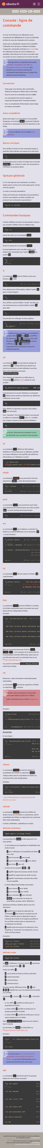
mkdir (17, 478)
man (29, 235)
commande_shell (21, 65)
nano (6, 652)
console (15, 11)
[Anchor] (5, 20)
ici (29, 417)
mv (15, 529)
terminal (23, 11)
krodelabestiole (35, 1138)
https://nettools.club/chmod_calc (16, 1030)
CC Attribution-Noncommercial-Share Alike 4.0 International (27, 1143)
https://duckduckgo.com (13, 660)
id (15, 449)
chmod (17, 812)
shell (30, 11)
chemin (21, 380)
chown (17, 770)
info (30, 246)
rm (15, 685)
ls (15, 276)
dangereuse (34, 699)
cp (15, 574)
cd (15, 363)
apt (14, 1076)
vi (12, 652)
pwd (16, 505)
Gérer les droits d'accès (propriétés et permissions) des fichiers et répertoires (20, 1056)
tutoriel (37, 11)
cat (33, 649)
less (16, 606)
